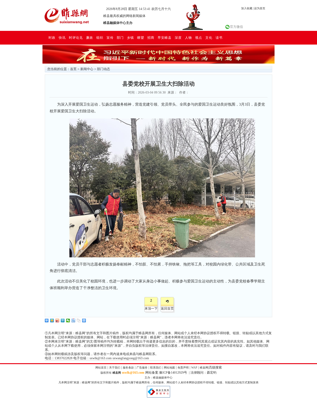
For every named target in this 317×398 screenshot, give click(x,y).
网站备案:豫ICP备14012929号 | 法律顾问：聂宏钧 (181, 372)
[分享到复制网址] (79, 320)
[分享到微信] (68, 320)
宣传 (110, 37)
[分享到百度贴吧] (73, 320)
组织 (99, 37)
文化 (208, 37)
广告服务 (142, 367)
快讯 (62, 37)
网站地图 (169, 367)
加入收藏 (246, 8)
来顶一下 (151, 308)
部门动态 (103, 69)
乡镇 (130, 37)
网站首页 (101, 367)
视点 (198, 37)
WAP (194, 367)
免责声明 (183, 367)
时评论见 (76, 37)
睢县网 (204, 367)
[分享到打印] (84, 320)
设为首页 (259, 8)
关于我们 (114, 367)
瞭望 (140, 37)
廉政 (89, 37)
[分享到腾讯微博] (63, 320)
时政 (52, 37)
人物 (188, 37)
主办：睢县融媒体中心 (158, 377)
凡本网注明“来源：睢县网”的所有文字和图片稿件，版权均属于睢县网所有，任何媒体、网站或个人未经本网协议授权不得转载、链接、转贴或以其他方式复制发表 (158, 382)
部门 (120, 37)
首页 (73, 69)
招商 (150, 37)
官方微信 (236, 27)
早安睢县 (164, 37)
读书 (219, 37)
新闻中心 (86, 69)
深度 (178, 37)
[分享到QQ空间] (52, 320)
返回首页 (167, 308)
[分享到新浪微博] (57, 320)
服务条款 (128, 367)
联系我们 (155, 367)
